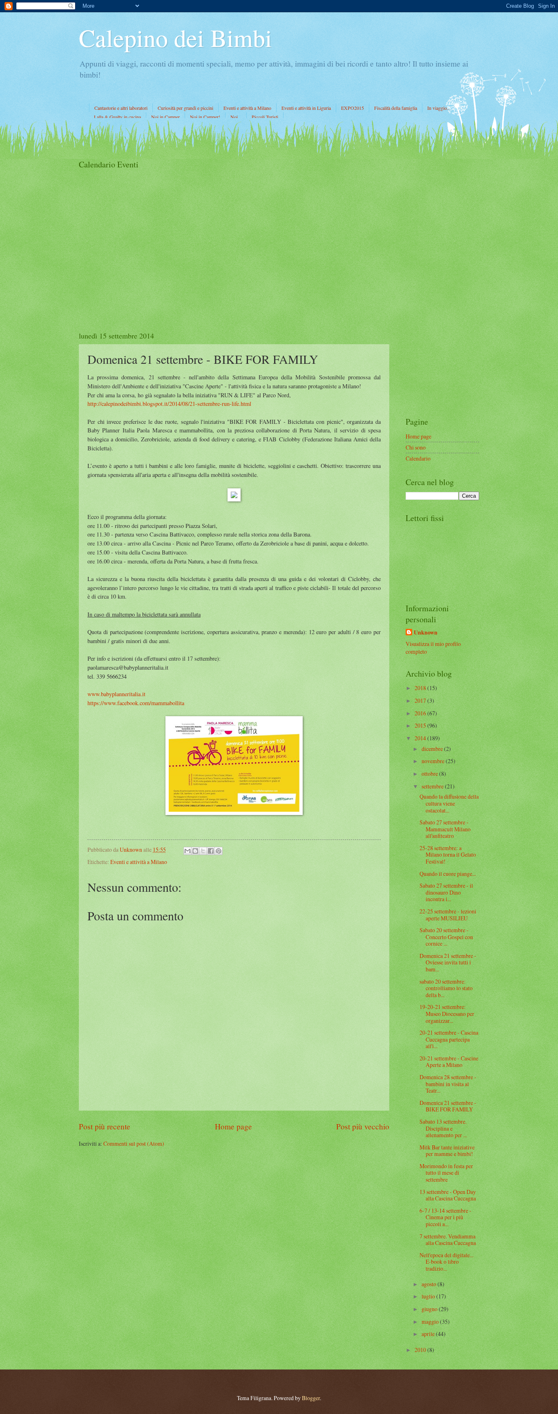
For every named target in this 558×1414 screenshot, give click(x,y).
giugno (430, 1309)
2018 (421, 688)
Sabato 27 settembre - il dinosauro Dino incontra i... (446, 892)
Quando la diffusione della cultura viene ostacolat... (449, 803)
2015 (421, 725)
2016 (421, 713)
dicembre (433, 749)
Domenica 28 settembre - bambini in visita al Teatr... (448, 1083)
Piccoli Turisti (265, 117)
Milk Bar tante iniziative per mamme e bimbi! (447, 1150)
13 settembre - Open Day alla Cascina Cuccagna (448, 1195)
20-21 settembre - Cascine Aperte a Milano (449, 1061)
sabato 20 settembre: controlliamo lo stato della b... (446, 988)
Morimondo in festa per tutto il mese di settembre (446, 1172)
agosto (429, 1284)
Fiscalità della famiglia (395, 108)
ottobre (430, 773)
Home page (233, 1126)
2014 (421, 738)
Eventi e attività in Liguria (306, 108)
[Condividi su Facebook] (211, 851)
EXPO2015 (352, 108)
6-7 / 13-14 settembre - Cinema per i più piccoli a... (445, 1217)
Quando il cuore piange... (448, 873)
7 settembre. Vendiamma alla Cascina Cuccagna (448, 1239)
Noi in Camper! (205, 117)
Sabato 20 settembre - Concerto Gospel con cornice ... (446, 936)
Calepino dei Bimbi (175, 37)
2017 (421, 700)
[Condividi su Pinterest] (218, 851)
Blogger (311, 1398)
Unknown (425, 633)
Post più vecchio (362, 1126)
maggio (431, 1321)
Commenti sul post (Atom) (133, 1143)
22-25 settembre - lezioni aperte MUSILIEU (448, 914)
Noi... (235, 117)
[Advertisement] (442, 281)
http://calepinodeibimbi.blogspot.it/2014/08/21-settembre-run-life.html (169, 403)
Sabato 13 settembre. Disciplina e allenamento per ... (443, 1128)
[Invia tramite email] (187, 851)
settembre (433, 786)
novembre (434, 761)
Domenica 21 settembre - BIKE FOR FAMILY (448, 1106)
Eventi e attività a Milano (247, 108)
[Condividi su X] (203, 851)
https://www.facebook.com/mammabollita (135, 703)
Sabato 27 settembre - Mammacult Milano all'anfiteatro (445, 828)
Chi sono (416, 447)
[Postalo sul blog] (195, 851)
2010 (421, 1350)
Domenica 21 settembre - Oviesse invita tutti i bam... (448, 962)
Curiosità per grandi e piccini (185, 108)
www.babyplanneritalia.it (116, 694)
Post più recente (104, 1126)
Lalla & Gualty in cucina (117, 117)
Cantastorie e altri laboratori (120, 108)
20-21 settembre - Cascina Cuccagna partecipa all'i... (449, 1039)
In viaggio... (439, 108)
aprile (429, 1334)
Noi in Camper (165, 117)
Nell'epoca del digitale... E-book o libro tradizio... (446, 1261)
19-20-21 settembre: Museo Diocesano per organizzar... (447, 1013)
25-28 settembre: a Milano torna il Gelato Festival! (448, 854)
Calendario (418, 458)
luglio (429, 1296)
